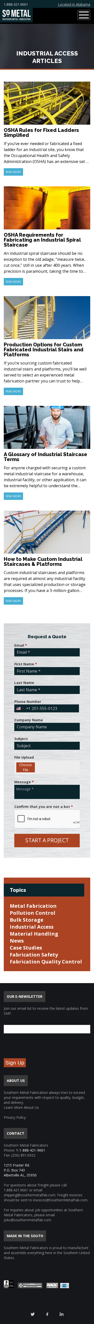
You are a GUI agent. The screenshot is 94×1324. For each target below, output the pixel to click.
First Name (25, 664)
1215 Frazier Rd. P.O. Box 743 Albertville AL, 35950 (20, 1170)
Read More (13, 172)
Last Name (24, 682)
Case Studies (26, 947)
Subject (21, 738)
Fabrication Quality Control (46, 961)
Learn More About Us (21, 1107)
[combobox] (22, 708)
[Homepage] (16, 14)
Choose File (25, 767)
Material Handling (34, 933)
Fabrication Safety (34, 954)
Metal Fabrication (33, 905)
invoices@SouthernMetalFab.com (60, 1200)
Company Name (28, 720)
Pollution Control (32, 912)
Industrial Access (32, 926)
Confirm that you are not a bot (43, 806)
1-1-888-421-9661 (30, 1150)
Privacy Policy (15, 1117)
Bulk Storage (26, 919)
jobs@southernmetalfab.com (27, 1220)
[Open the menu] (83, 15)
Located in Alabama (74, 4)
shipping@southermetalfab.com (29, 1195)
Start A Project (47, 840)
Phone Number (27, 701)
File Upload (24, 757)
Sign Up (14, 1062)
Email (20, 645)
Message (24, 782)
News (17, 940)
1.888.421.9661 (16, 4)
